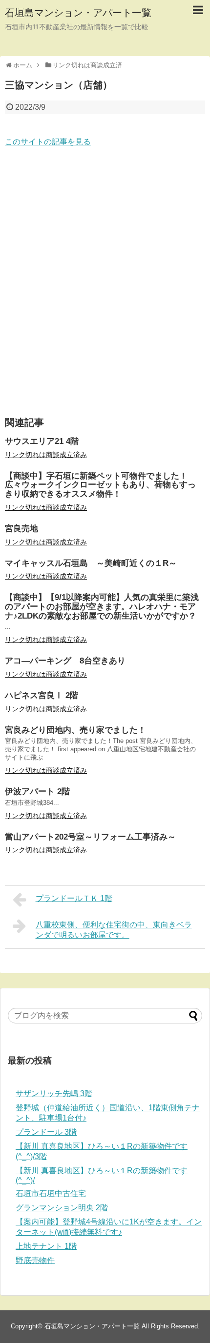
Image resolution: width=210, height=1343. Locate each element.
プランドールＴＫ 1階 (74, 898)
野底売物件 (35, 1260)
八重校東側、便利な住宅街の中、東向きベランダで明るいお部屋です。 (114, 930)
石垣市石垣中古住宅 (51, 1193)
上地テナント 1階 (46, 1246)
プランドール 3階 (46, 1132)
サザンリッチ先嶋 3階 (54, 1093)
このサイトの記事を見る (48, 142)
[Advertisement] (105, 282)
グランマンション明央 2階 (62, 1207)
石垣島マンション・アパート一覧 (78, 12)
